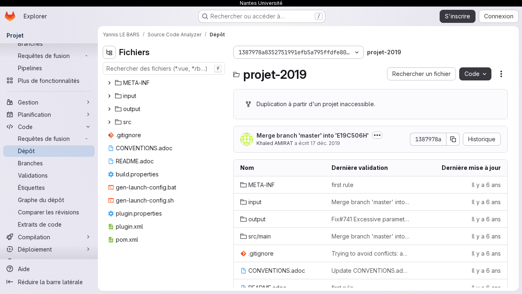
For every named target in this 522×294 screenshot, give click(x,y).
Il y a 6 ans (486, 184)
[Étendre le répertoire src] (109, 122)
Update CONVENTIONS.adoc (371, 270)
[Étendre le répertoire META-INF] (109, 83)
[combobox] (164, 68)
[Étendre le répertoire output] (109, 109)
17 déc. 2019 (325, 143)
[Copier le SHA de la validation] (453, 139)
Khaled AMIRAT (275, 143)
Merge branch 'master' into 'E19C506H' (313, 135)
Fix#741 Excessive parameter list (371, 219)
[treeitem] (164, 82)
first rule (343, 184)
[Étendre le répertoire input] (109, 96)
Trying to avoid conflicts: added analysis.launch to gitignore (371, 253)
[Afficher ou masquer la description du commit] (377, 135)
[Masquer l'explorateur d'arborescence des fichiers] (109, 52)
